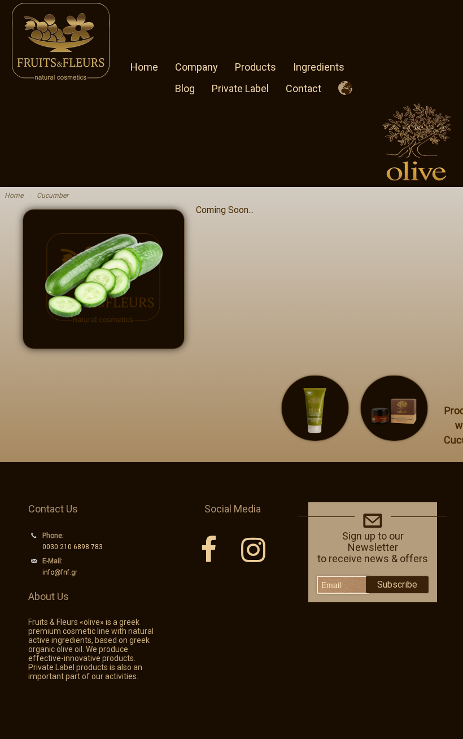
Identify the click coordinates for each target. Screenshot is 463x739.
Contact (303, 88)
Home (144, 67)
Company (196, 67)
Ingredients (318, 67)
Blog (185, 88)
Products (255, 67)
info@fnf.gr (59, 572)
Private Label (240, 88)
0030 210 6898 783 (72, 547)
